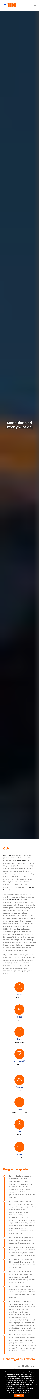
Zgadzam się (20, 1395)
